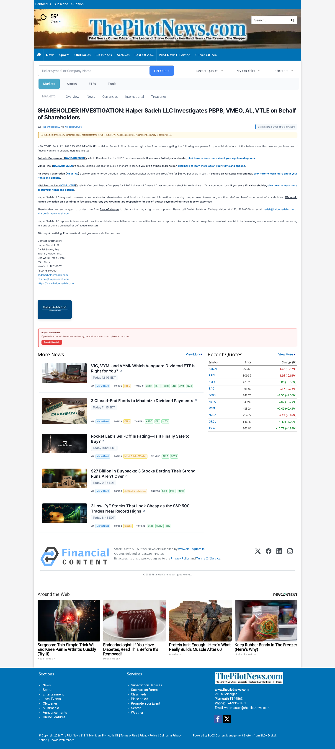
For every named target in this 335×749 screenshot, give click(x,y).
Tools (112, 84)
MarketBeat (103, 386)
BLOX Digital (268, 735)
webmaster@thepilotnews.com (247, 708)
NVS (189, 386)
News (91, 96)
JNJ (174, 386)
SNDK (181, 491)
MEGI (165, 421)
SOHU (159, 526)
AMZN (213, 369)
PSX (172, 491)
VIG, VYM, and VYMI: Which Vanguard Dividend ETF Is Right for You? (143, 368)
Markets (49, 84)
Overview (72, 96)
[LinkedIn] (279, 556)
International (134, 96)
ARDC (149, 421)
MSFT (212, 408)
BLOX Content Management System (230, 735)
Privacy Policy (180, 558)
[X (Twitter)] (258, 556)
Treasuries (159, 96)
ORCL (212, 421)
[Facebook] (268, 556)
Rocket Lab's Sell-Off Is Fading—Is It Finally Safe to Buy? (140, 439)
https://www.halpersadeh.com (56, 283)
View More (193, 354)
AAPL (212, 375)
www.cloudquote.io (191, 549)
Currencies (110, 96)
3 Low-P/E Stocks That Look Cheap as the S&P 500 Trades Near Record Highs (140, 508)
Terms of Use (129, 735)
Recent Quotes (207, 71)
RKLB (165, 456)
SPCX (174, 456)
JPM (181, 386)
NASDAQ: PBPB (74, 158)
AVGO (149, 386)
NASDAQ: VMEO (63, 165)
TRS (168, 526)
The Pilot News (70, 735)
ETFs (92, 84)
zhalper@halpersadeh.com (54, 213)
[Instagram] (290, 556)
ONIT (150, 526)
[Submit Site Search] (292, 20)
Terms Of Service (208, 558)
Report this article (52, 342)
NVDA (212, 415)
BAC (211, 388)
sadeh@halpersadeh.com (278, 209)
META (212, 402)
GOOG (213, 395)
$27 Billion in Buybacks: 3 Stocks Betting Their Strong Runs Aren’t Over (143, 474)
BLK (157, 386)
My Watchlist (246, 71)
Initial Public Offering (135, 456)
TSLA (212, 428)
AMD (212, 382)
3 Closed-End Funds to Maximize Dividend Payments (144, 400)
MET (164, 491)
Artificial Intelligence (135, 491)
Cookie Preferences (62, 740)
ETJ (157, 421)
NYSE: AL (72, 173)
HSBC (166, 386)
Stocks (72, 84)
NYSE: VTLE (67, 185)
